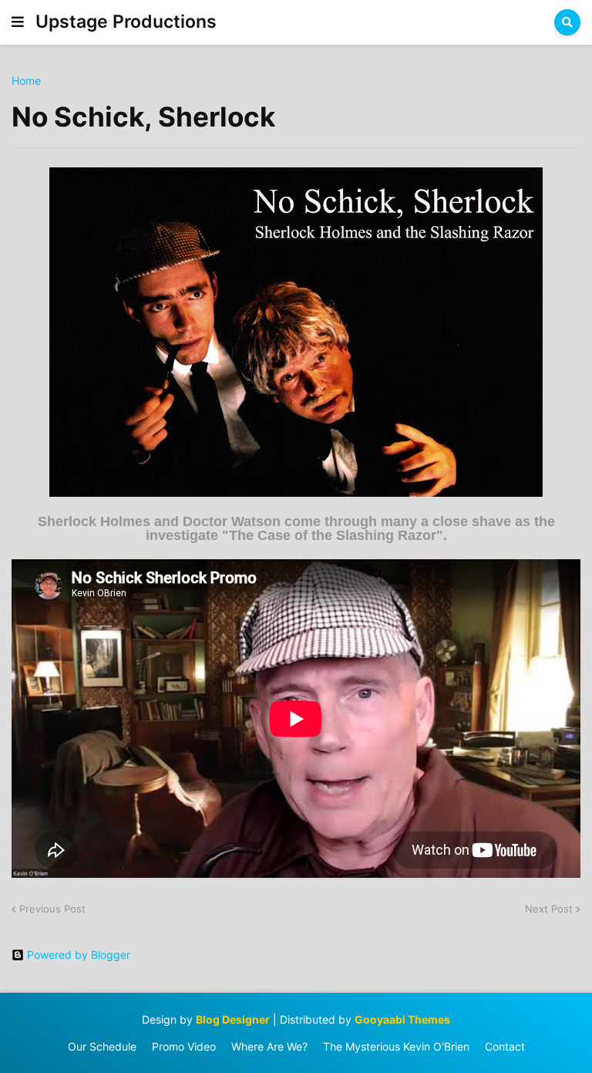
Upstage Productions (126, 21)
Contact (505, 1046)
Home (26, 81)
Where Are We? (269, 1046)
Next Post (549, 909)
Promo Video (184, 1046)
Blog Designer (233, 1019)
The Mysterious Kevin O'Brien (396, 1046)
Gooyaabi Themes (402, 1019)
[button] (17, 22)
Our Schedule (102, 1046)
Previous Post (52, 909)
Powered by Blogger (78, 955)
